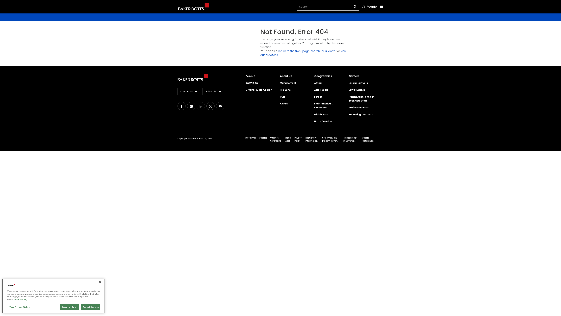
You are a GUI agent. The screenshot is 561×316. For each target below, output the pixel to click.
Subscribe (211, 91)
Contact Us (186, 91)
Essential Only (69, 307)
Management (288, 83)
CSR (282, 96)
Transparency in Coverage (350, 139)
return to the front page (294, 51)
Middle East (321, 114)
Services (251, 83)
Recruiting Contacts (361, 114)
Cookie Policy (20, 299)
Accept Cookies (91, 307)
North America (323, 121)
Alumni (284, 103)
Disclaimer (250, 137)
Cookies (263, 137)
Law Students (357, 90)
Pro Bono (285, 90)
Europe (318, 96)
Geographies (323, 76)
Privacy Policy (298, 139)
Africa (318, 83)
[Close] (100, 282)
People (250, 76)
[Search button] (358, 6)
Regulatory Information (311, 139)
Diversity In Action (259, 90)
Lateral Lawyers (358, 83)
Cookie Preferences (368, 139)
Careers (354, 76)
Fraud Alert (288, 139)
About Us (286, 76)
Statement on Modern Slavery (330, 139)
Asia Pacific (321, 90)
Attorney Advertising (275, 139)
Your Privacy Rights (19, 307)
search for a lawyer (323, 51)
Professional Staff (359, 107)
